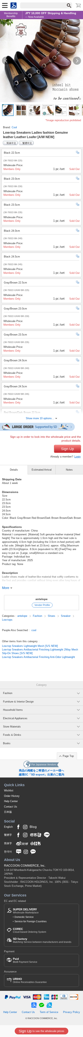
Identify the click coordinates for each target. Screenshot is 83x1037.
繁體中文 (27, 143)
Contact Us (10, 806)
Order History (12, 795)
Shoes (52, 615)
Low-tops (7, 619)
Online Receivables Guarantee (30, 980)
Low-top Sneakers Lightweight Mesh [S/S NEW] (30, 645)
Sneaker (66, 615)
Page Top (68, 756)
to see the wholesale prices (41, 1031)
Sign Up (67, 449)
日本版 (8, 811)
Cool (14, 127)
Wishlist (8, 790)
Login (77, 456)
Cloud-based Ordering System (29, 930)
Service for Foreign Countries (31, 921)
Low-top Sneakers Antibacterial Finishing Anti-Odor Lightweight (38, 657)
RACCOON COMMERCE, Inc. (24, 865)
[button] (6, 61)
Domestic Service (24, 917)
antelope (41, 599)
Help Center (11, 801)
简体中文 (11, 143)
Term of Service (49, 1012)
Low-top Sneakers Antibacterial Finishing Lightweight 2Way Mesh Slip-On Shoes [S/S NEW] (40, 651)
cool (33, 630)
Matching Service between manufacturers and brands (42, 940)
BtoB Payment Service (25, 960)
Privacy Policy (71, 1012)
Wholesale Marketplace (26, 911)
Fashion (38, 615)
